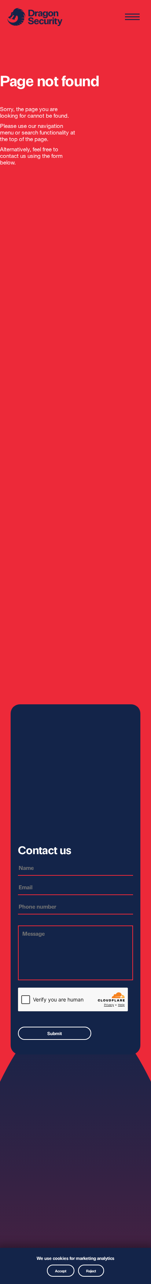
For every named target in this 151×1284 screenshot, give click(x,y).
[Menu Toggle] (132, 17)
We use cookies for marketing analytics (75, 1258)
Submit (54, 1033)
